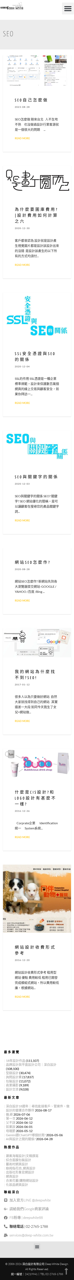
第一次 (10, 1118)
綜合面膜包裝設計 (18, 1160)
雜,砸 (9, 1114)
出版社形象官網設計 (20, 1172)
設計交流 (12, 1089)
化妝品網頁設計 (17, 1184)
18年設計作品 (15, 1060)
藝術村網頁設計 (17, 1164)
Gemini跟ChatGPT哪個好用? (26, 1135)
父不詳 (10, 1122)
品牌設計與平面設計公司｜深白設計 (31, 1064)
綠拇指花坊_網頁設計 (21, 1168)
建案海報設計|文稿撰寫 (22, 1156)
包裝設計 (12, 1081)
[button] (68, 8)
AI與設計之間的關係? (21, 1139)
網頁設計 (12, 1176)
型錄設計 (12, 1073)
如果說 (10, 1126)
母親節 (10, 1131)
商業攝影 (12, 1085)
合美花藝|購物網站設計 (22, 1180)
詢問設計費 (14, 1077)
